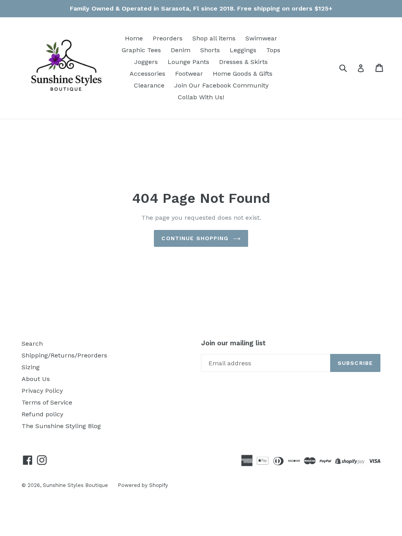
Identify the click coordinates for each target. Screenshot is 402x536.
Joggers (146, 62)
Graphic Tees (141, 50)
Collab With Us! (201, 97)
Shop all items (214, 38)
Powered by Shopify (143, 485)
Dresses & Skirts (243, 62)
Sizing (31, 367)
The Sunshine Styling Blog (61, 426)
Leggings (243, 50)
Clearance (149, 85)
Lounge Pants (188, 62)
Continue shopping (194, 238)
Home (134, 38)
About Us (36, 379)
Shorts (210, 50)
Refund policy (42, 414)
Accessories (147, 73)
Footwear (189, 73)
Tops (273, 50)
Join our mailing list (233, 343)
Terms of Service (47, 402)
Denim (180, 50)
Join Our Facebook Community (221, 85)
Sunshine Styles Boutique (75, 485)
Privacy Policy (42, 390)
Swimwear (261, 38)
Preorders (168, 38)
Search (32, 343)
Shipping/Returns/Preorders (64, 355)
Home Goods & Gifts (242, 73)
